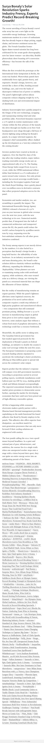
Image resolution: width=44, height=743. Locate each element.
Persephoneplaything (11, 485)
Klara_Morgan (23, 545)
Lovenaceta (37, 662)
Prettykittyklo (28, 686)
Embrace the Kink (11, 518)
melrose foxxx (8, 463)
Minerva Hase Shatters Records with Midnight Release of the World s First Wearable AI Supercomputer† (21, 527)
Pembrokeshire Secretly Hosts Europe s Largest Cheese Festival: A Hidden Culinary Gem (22, 472)
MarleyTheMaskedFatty (12, 512)
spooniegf (16, 469)
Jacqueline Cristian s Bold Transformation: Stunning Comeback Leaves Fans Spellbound (21, 647)
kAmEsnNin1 (9, 584)
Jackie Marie (14, 524)
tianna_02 (18, 614)
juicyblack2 (28, 575)
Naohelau (34, 692)
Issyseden (19, 674)
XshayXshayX (17, 599)
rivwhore (25, 707)
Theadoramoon (29, 475)
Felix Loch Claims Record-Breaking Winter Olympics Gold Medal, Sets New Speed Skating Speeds (22, 698)
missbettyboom (8, 608)
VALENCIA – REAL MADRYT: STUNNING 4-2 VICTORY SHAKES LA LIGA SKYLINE (21, 466)
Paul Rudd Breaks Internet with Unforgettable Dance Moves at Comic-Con (21, 710)
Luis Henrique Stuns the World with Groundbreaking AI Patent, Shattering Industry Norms (22, 617)
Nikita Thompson (34, 626)
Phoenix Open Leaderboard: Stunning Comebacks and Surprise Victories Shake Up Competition (20, 677)
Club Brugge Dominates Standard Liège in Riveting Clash (21, 716)
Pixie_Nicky (27, 713)
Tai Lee (34, 632)
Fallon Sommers (16, 659)
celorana (30, 620)
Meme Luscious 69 (10, 563)
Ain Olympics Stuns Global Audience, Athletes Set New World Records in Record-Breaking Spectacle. (22, 602)
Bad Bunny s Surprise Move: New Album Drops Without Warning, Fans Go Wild (20, 572)
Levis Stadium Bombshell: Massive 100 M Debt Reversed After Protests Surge (21, 656)
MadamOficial (14, 720)
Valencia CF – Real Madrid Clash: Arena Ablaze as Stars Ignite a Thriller (21, 548)
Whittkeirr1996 (8, 653)
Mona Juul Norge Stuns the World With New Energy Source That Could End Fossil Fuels (20, 506)
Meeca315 (23, 503)
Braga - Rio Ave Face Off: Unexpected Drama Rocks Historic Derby (21, 641)
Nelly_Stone (26, 638)
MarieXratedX (8, 557)
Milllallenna (15, 702)
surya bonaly (6, 25)
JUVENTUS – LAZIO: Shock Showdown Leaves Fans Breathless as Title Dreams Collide (20, 542)
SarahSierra (7, 497)
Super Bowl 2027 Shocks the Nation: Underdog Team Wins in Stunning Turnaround (21, 611)
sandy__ (7, 590)
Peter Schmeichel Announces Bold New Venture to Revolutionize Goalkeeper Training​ (22, 705)
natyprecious (19, 668)
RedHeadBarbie (22, 644)
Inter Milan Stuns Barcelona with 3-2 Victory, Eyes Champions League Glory (22, 671)
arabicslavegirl (18, 569)
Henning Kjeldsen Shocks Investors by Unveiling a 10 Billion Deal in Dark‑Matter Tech (20, 500)
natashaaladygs (8, 683)
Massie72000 (23, 551)
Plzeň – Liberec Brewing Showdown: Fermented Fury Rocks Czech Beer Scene (22, 521)
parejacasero (33, 488)
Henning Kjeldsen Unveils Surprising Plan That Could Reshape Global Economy (22, 566)
